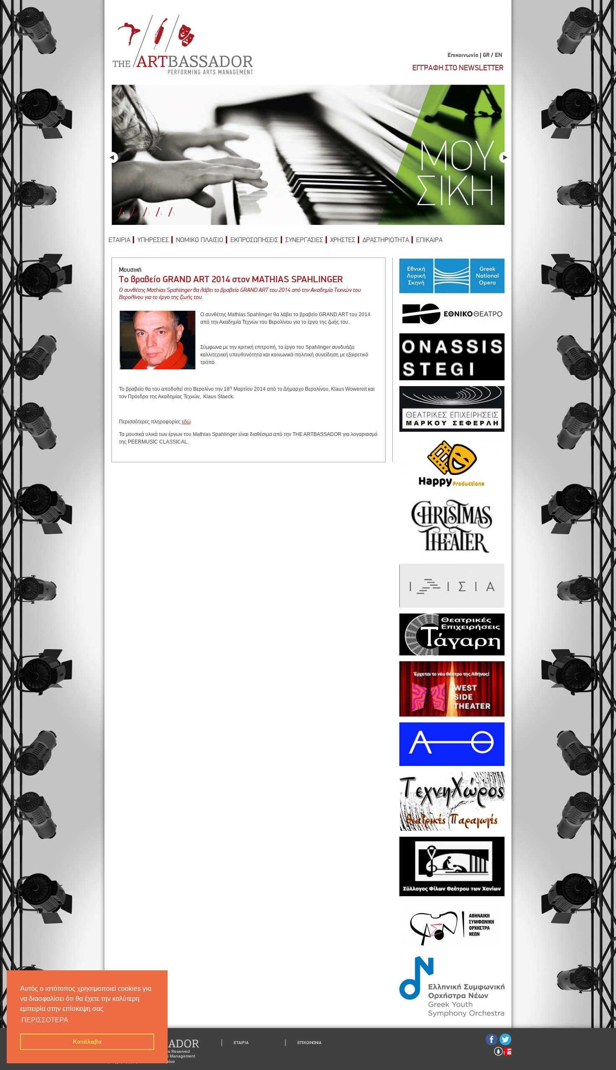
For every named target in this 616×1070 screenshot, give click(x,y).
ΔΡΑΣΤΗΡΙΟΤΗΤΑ (385, 240)
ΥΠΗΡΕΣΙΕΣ (153, 240)
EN (498, 55)
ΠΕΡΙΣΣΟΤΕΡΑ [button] (44, 1020)
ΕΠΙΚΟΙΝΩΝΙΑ (309, 1042)
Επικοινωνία (463, 55)
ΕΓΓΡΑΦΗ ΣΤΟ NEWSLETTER (457, 67)
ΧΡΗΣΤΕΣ (342, 240)
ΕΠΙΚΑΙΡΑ (429, 240)
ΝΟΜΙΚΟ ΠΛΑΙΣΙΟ (199, 240)
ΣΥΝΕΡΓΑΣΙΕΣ (304, 240)
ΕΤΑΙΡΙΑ (119, 240)
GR (486, 55)
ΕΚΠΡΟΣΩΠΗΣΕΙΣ (254, 240)
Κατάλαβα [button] (87, 1041)
